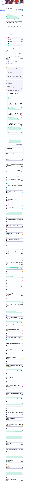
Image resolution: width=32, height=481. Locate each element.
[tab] (8, 61)
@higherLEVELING (10, 87)
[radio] (20, 10)
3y (11, 83)
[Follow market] (21, 5)
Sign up (3, 10)
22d (11, 72)
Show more (7, 59)
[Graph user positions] (15, 10)
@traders (9, 68)
